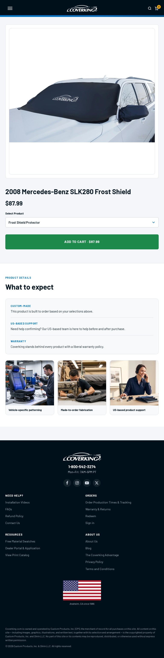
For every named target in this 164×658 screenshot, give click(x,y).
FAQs (8, 509)
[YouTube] (87, 483)
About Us (91, 541)
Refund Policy (14, 516)
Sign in (89, 523)
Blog (88, 548)
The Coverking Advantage (102, 555)
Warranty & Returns (98, 509)
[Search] (150, 8)
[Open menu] (10, 8)
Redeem (90, 516)
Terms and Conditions (99, 569)
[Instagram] (77, 483)
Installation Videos (17, 502)
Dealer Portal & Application (22, 548)
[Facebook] (67, 483)
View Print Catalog (17, 555)
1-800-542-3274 (82, 466)
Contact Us (12, 523)
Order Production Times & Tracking (108, 502)
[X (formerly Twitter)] (97, 483)
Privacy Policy (94, 562)
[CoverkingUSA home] (82, 8)
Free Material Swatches (20, 541)
